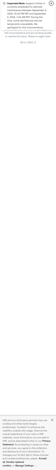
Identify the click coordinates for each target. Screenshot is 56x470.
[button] (52, 420)
